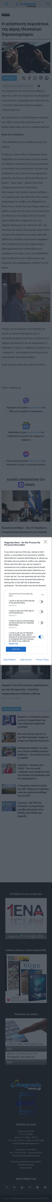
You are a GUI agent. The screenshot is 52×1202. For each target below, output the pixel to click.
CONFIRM (16, 649)
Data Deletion (9, 659)
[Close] (46, 542)
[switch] (41, 601)
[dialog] (26, 601)
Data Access (26, 659)
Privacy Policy (42, 659)
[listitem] (26, 595)
